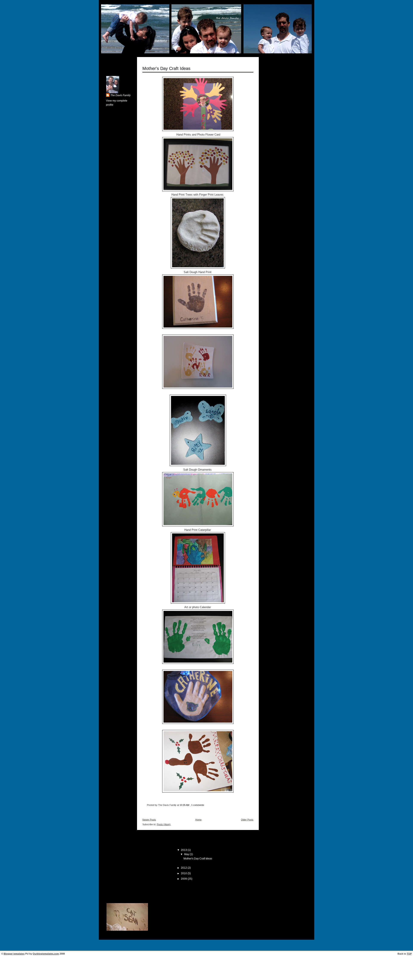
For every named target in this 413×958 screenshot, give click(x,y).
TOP (409, 953)
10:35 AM (184, 805)
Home (198, 819)
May (187, 854)
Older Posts (247, 819)
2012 (184, 867)
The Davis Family (120, 95)
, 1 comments (197, 805)
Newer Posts (149, 819)
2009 (184, 878)
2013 (184, 849)
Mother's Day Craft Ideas (166, 68)
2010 (184, 873)
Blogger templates (14, 953)
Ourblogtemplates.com (46, 953)
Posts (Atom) (164, 824)
